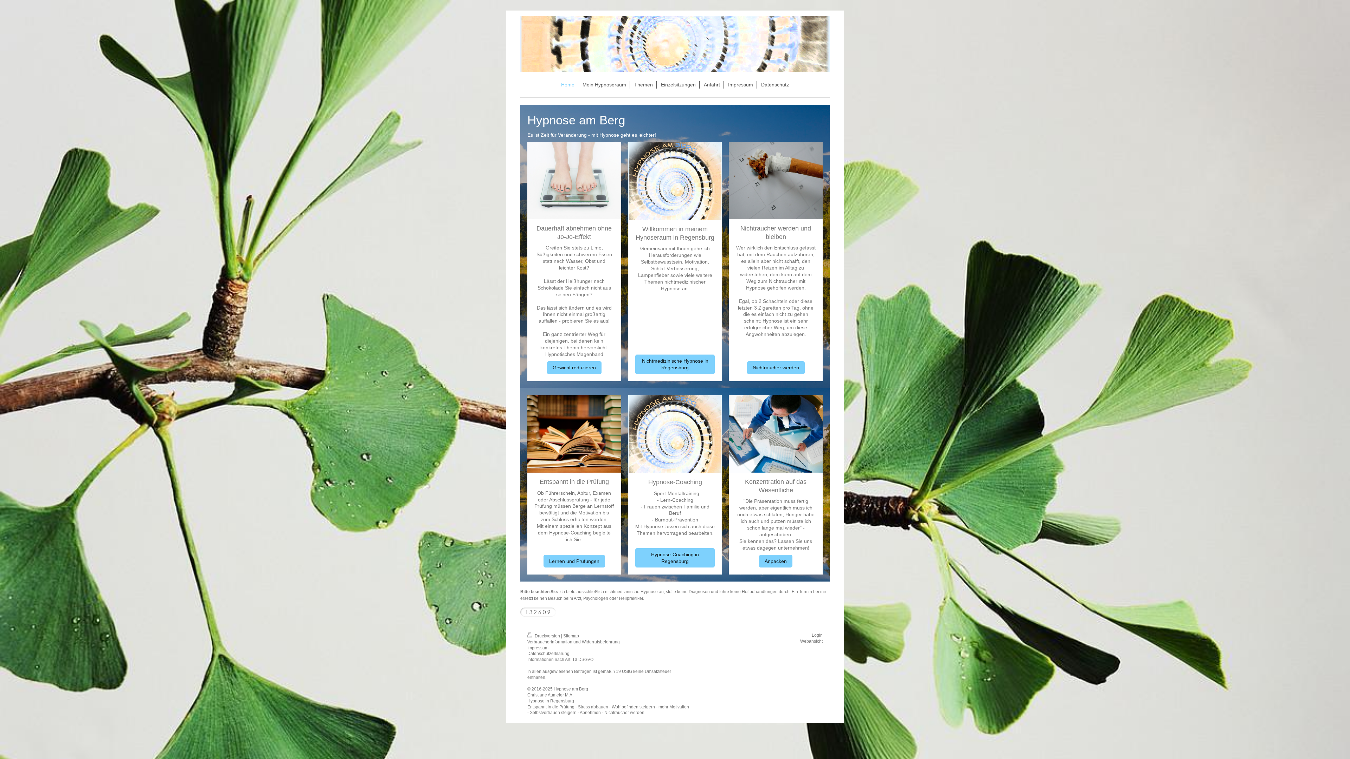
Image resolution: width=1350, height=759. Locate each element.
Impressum (537, 648)
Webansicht (811, 641)
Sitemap (571, 636)
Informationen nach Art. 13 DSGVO (560, 659)
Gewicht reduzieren (574, 367)
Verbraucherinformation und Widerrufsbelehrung (573, 642)
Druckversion (547, 636)
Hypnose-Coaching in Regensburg (675, 558)
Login (817, 635)
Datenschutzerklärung (548, 653)
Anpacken (776, 561)
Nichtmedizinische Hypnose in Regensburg (675, 364)
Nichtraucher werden (776, 367)
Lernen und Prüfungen (574, 561)
